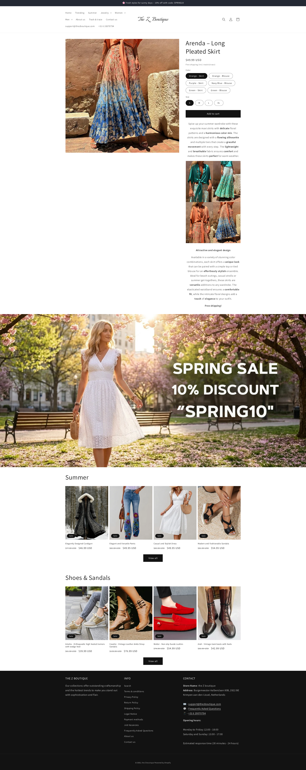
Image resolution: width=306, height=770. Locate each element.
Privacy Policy (131, 697)
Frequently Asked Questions (138, 730)
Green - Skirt (196, 90)
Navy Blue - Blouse (222, 83)
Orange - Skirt (196, 75)
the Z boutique (148, 763)
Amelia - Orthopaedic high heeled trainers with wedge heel (85, 645)
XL (219, 102)
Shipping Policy (132, 708)
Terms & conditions (134, 691)
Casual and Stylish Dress (165, 543)
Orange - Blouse (220, 75)
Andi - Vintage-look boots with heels (215, 644)
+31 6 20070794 (197, 713)
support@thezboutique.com (204, 704)
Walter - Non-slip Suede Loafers (168, 644)
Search (127, 685)
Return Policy (131, 702)
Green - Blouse (219, 90)
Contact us (129, 741)
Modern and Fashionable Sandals (213, 543)
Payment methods (133, 719)
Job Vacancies (131, 725)
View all (153, 558)
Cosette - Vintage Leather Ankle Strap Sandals (126, 645)
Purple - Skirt (196, 83)
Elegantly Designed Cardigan (78, 543)
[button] (106, 12)
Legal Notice (130, 713)
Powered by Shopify (162, 763)
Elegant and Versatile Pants (122, 543)
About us (129, 736)
